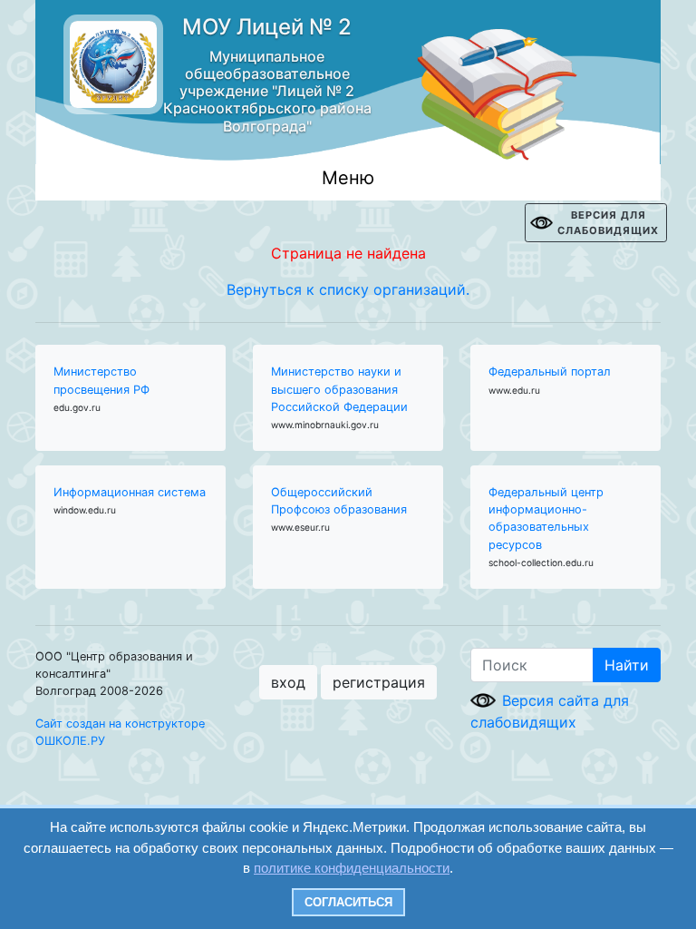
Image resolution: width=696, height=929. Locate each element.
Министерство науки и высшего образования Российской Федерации (339, 389)
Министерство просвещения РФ (101, 380)
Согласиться (348, 902)
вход (288, 682)
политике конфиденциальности (352, 867)
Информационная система (129, 492)
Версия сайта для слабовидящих (549, 711)
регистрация (379, 682)
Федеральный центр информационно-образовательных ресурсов (546, 518)
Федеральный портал (549, 371)
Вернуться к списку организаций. (348, 289)
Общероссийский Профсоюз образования (339, 500)
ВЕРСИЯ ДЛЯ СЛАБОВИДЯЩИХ (608, 223)
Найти (626, 665)
